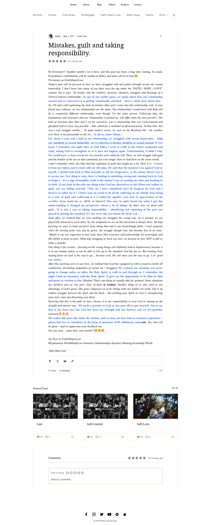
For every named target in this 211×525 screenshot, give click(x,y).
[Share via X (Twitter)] (57, 361)
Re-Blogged (88, 14)
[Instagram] (94, 514)
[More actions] (161, 36)
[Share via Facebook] (49, 361)
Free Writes (69, 14)
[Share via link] (72, 361)
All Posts (37, 14)
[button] (174, 15)
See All (175, 388)
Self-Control (95, 424)
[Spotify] (117, 514)
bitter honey (133, 14)
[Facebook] (86, 514)
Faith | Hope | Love (110, 14)
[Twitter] (101, 514)
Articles (52, 14)
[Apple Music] (124, 514)
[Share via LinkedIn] (64, 361)
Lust (39, 424)
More (162, 14)
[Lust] (55, 406)
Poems (149, 14)
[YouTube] (109, 514)
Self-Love (143, 424)
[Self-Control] (105, 406)
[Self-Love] (155, 406)
